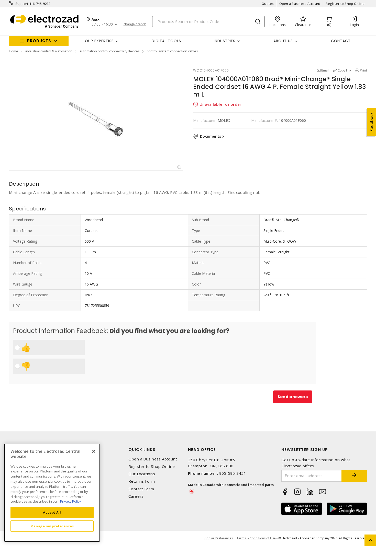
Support (21, 3)
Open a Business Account (299, 3)
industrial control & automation (48, 51)
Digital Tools (166, 40)
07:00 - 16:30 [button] (102, 24)
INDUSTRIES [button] (224, 40)
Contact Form (141, 488)
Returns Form (141, 481)
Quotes (268, 3)
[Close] (93, 451)
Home (13, 51)
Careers (136, 496)
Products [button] (39, 40)
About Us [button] (283, 40)
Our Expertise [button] (99, 40)
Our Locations (141, 473)
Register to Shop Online (345, 3)
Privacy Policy (70, 501)
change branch (135, 24)
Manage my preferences (52, 526)
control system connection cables (172, 51)
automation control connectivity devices (110, 51)
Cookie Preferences (218, 538)
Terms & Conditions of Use (256, 538)
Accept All (52, 512)
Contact (341, 40)
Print (363, 70)
